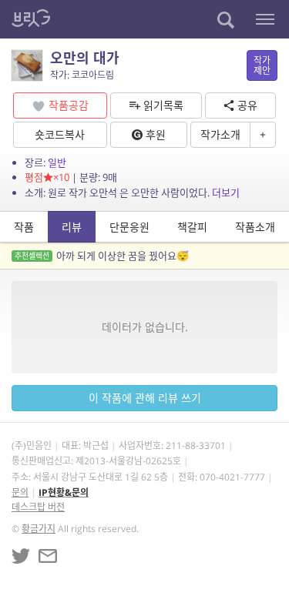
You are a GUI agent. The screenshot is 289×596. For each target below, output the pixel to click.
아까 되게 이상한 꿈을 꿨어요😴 (102, 256)
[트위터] (21, 556)
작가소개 (220, 134)
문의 (20, 492)
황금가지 (38, 528)
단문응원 (129, 226)
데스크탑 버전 (38, 507)
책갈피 (192, 226)
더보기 (226, 192)
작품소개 (255, 226)
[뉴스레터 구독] (48, 556)
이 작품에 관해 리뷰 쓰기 (145, 397)
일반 (57, 162)
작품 (24, 226)
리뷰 (72, 226)
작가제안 (262, 65)
